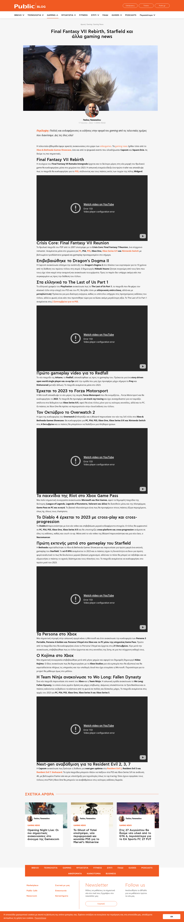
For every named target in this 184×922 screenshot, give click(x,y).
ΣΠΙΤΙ (94, 15)
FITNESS (83, 15)
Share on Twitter (29, 167)
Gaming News (98, 24)
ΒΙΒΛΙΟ (18, 15)
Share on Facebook (29, 161)
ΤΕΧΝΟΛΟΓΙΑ (34, 15)
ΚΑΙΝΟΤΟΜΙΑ (94, 874)
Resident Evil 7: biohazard (49, 772)
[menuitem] (21, 15)
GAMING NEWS (34, 825)
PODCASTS (130, 15)
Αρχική (83, 24)
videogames (105, 146)
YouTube (141, 904)
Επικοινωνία (60, 891)
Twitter (134, 904)
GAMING (51, 15)
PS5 (76, 171)
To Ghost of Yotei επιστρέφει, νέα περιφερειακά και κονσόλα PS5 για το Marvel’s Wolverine (86, 836)
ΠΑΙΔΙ (105, 15)
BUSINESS (111, 874)
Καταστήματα (61, 896)
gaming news (121, 146)
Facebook (128, 904)
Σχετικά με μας (62, 885)
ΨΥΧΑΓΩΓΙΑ (67, 15)
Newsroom (32, 896)
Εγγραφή (101, 903)
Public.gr (162, 6)
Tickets (146, 6)
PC (80, 251)
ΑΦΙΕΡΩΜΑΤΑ (75, 874)
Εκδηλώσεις (130, 6)
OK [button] (171, 917)
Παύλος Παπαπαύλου (92, 120)
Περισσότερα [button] (40, 918)
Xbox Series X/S (110, 251)
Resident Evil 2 (114, 768)
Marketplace (32, 885)
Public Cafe (32, 891)
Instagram (147, 904)
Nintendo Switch (130, 251)
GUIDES (115, 15)
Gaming (89, 24)
